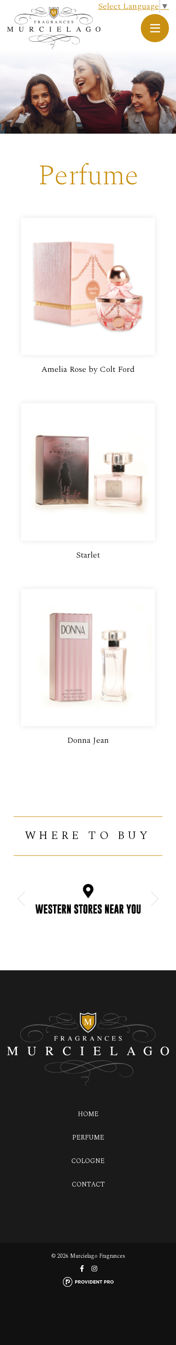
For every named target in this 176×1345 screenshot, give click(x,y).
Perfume (88, 1137)
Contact (88, 1184)
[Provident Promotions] (88, 1281)
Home (88, 1114)
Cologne (88, 1161)
